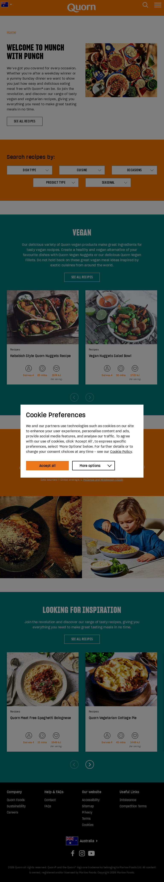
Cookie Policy (121, 451)
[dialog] (82, 441)
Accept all (47, 465)
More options (90, 465)
